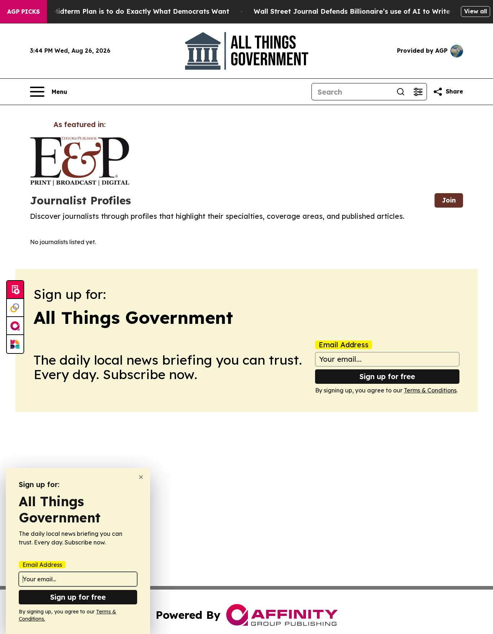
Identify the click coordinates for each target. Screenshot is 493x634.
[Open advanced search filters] (418, 91)
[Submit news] (15, 290)
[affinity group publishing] (15, 326)
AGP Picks (23, 11)
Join (449, 200)
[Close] (141, 477)
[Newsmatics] (15, 344)
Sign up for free (387, 376)
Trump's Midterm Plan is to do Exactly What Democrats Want (126, 11)
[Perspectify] (15, 308)
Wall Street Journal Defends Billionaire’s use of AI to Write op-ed (363, 11)
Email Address (343, 344)
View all (475, 11)
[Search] (400, 91)
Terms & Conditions (430, 390)
